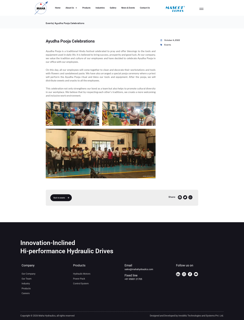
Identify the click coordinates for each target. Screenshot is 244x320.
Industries (100, 8)
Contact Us (145, 8)
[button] (180, 197)
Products (86, 8)
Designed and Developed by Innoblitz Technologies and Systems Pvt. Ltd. (187, 315)
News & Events (128, 8)
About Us (70, 8)
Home (57, 8)
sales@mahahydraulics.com (139, 269)
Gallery (113, 8)
